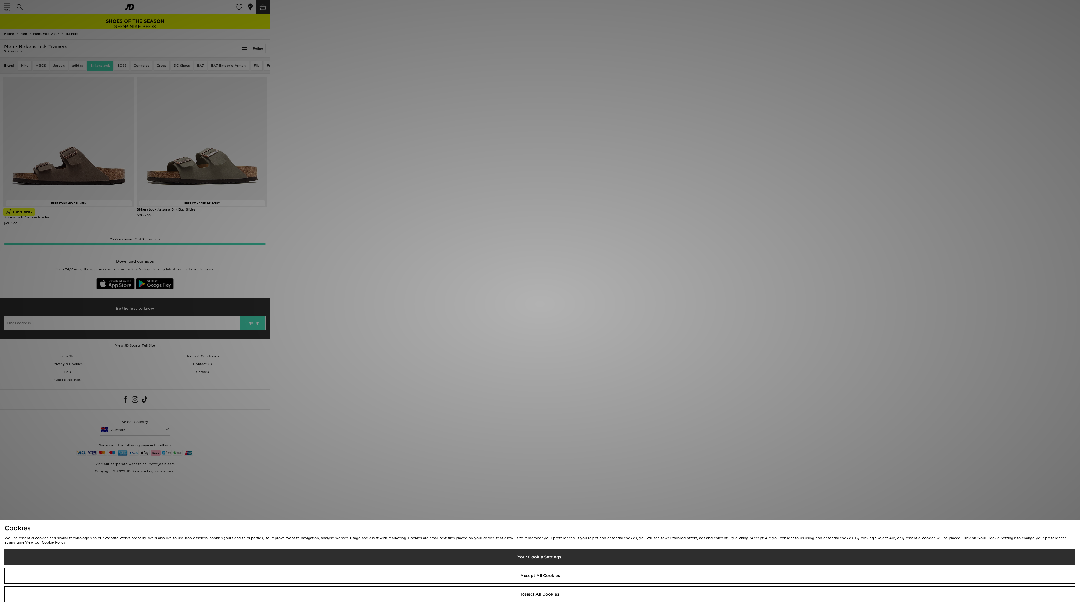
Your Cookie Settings (539, 557)
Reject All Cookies (540, 594)
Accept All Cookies (540, 575)
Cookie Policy (54, 542)
